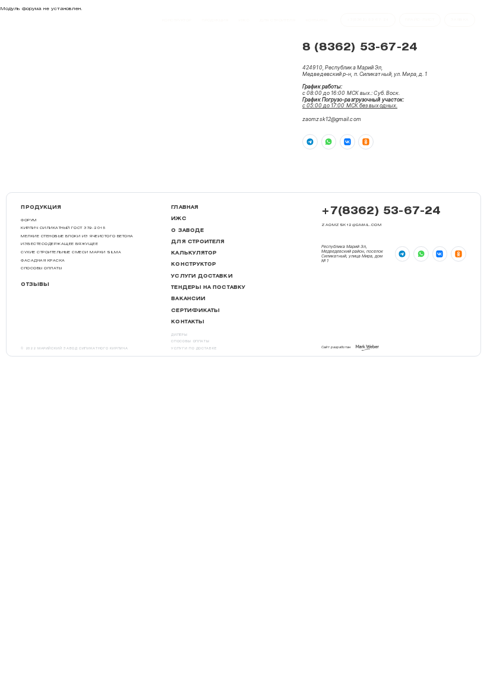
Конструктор (177, 20)
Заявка (460, 19)
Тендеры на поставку (208, 287)
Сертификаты (195, 310)
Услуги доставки (201, 276)
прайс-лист (419, 19)
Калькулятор (194, 253)
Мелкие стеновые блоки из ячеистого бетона (77, 236)
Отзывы (35, 284)
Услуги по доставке (194, 348)
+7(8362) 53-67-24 (381, 211)
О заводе (187, 230)
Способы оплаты (41, 268)
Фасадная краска (43, 260)
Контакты (317, 20)
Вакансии (188, 298)
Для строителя (277, 20)
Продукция (215, 20)
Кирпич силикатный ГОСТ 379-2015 (63, 227)
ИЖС (244, 20)
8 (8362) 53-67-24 (360, 47)
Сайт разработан (335, 347)
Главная (184, 207)
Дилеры (179, 334)
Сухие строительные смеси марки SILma (71, 252)
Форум (28, 220)
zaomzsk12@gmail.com (331, 119)
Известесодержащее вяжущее (59, 243)
